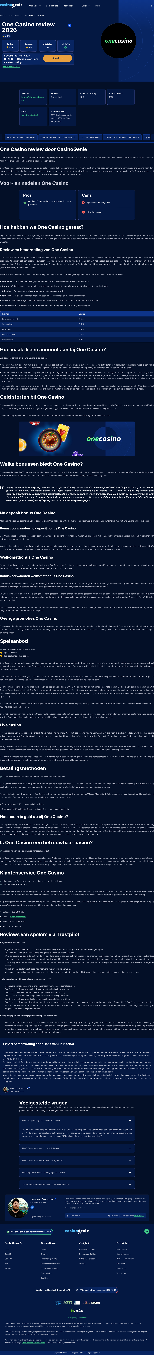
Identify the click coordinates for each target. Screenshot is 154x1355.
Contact (44, 1249)
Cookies (44, 1278)
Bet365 (8, 1254)
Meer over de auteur (73, 1208)
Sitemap (82, 1264)
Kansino (8, 1268)
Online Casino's (14, 15)
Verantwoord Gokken (87, 1249)
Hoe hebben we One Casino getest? (58, 137)
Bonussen (68, 6)
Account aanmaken (90, 137)
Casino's (33, 6)
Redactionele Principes (50, 1264)
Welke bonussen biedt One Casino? (122, 137)
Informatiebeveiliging (49, 1268)
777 (6, 1264)
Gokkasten (120, 1264)
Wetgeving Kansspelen (88, 1259)
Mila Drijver (139, 1216)
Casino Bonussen (123, 1254)
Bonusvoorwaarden (11, 67)
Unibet (7, 1249)
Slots (84, 6)
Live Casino (121, 1268)
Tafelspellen (121, 1273)
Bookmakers (52, 4)
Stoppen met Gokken (87, 1254)
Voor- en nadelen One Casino (21, 137)
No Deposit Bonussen (125, 1259)
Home (2, 15)
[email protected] (29, 115)
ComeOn (8, 1259)
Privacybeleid (46, 1273)
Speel (55, 58)
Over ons (44, 1254)
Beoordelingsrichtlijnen (50, 1259)
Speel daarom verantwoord (33, 1343)
